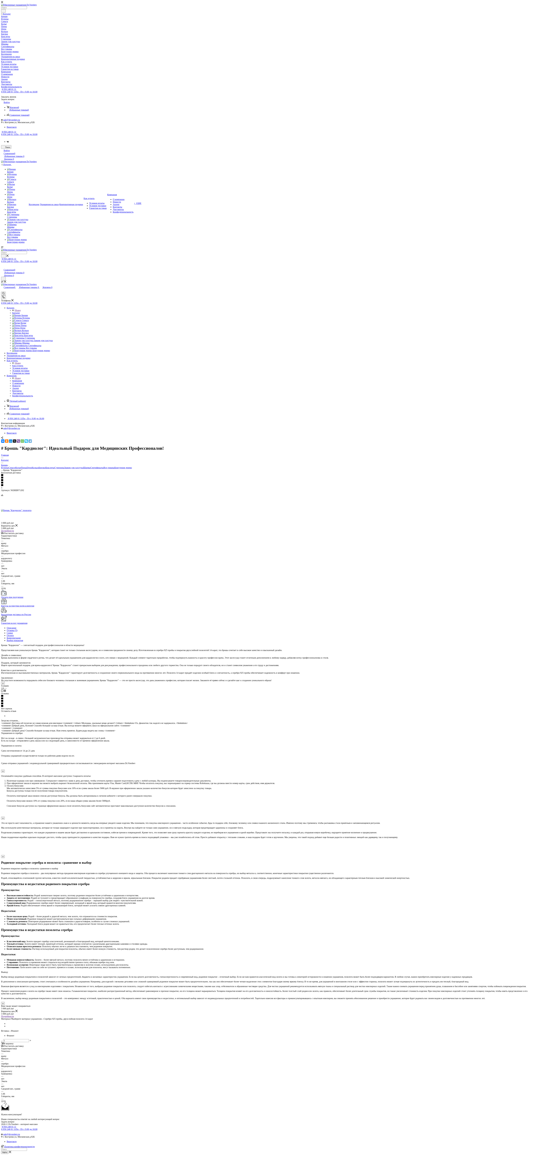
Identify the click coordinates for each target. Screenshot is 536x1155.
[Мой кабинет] (2, 267)
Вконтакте (12, 127)
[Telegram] (30, 441)
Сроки (10, 633)
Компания (17, 381)
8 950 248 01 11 (9, 89)
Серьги (12, 467)
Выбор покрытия (15, 640)
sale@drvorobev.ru (11, 120)
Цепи (29, 467)
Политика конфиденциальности (19, 1146)
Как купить (17, 365)
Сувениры (59, 467)
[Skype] (26, 441)
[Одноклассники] (6, 441)
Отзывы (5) (12, 630)
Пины (24, 467)
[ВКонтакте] (2, 441)
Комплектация (14, 638)
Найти (4, 1152)
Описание (11, 628)
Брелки (42, 467)
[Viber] (18, 441)
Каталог (16, 313)
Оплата (10, 635)
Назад (18, 310)
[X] (14, 441)
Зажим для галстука (73, 467)
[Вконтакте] (8, 141)
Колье (18, 467)
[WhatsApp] (22, 441)
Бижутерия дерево (123, 467)
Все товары (109, 467)
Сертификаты (97, 467)
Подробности (7, 531)
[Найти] (3, 11)
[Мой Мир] (10, 441)
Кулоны (5, 467)
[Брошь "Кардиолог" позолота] (16, 510)
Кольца (35, 467)
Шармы (86, 467)
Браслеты (50, 467)
